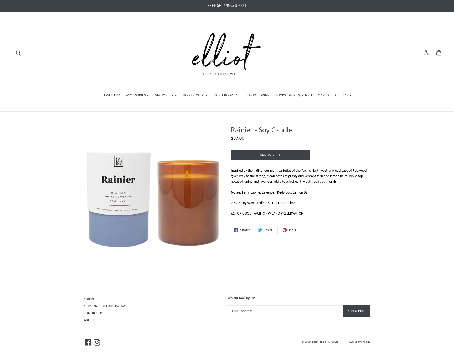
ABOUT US (91, 320)
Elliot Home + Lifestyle (325, 342)
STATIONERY (167, 95)
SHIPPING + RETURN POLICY (105, 306)
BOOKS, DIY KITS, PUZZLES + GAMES (302, 95)
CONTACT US (93, 313)
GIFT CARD (343, 95)
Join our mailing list (241, 298)
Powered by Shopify (358, 342)
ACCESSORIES (139, 95)
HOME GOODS (196, 95)
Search (89, 299)
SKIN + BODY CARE (227, 95)
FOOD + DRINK (258, 95)
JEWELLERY (111, 95)
